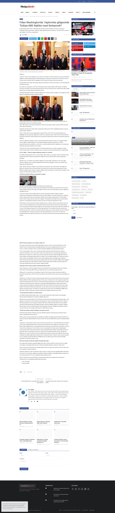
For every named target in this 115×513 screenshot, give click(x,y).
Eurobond (84, 181)
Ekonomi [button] (70, 12)
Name (21, 453)
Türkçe (90, 1)
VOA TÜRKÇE (24, 34)
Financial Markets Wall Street (78, 192)
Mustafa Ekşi (82, 102)
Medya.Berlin (82, 95)
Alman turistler (84, 186)
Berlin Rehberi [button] (86, 12)
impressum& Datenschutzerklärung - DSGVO (72, 510)
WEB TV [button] (78, 12)
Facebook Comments (33, 449)
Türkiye (24, 16)
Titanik (82, 198)
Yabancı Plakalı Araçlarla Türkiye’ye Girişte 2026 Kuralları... (87, 93)
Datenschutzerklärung (7, 508)
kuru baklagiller (83, 195)
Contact (60, 510)
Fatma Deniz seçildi (76, 186)
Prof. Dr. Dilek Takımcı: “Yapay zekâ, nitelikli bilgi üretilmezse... (87, 148)
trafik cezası (90, 189)
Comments (23, 449)
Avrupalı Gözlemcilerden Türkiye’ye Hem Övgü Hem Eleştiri (57, 382)
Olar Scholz (83, 189)
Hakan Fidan (29, 372)
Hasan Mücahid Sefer (83, 156)
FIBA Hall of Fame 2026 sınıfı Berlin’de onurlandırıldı (61, 495)
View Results (79, 217)
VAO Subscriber (85, 510)
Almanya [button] (35, 12)
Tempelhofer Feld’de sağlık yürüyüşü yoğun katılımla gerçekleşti (61, 501)
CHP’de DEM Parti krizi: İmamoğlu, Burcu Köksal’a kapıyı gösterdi (32, 382)
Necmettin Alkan (75, 198)
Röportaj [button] (42, 12)
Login (80, 1)
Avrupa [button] (50, 12)
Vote (73, 217)
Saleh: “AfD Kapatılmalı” (85, 112)
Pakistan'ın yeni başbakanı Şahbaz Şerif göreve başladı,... (61, 489)
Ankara (27, 16)
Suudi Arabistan (75, 195)
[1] (94, 1)
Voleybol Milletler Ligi (86, 184)
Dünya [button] (64, 12)
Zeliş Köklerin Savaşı (76, 184)
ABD (24, 372)
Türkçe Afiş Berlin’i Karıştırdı (86, 105)
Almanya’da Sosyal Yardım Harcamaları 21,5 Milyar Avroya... (87, 162)
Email (47, 453)
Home (22, 12)
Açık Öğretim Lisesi (76, 189)
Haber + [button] (28, 12)
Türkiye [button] (57, 12)
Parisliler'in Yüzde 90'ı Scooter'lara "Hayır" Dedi (81, 74)
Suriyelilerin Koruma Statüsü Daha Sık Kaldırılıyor (87, 120)
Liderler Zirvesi (88, 192)
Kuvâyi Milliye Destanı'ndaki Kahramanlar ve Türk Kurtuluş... (86, 100)
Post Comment (24, 469)
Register (84, 1)
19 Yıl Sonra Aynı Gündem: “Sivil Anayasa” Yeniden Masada (86, 155)
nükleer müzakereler (76, 181)
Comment (22, 458)
